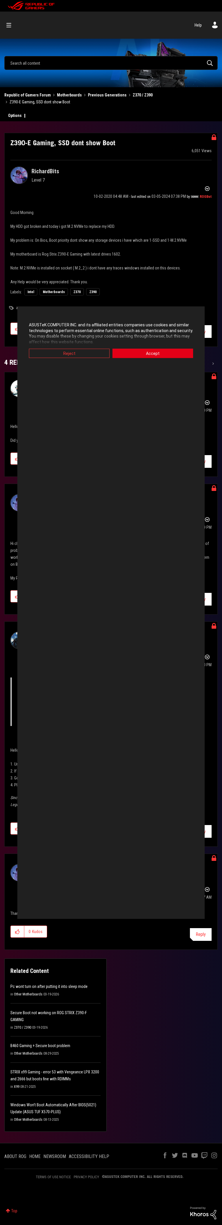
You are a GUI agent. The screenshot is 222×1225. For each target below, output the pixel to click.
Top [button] (14, 1211)
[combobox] (111, 63)
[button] (17, 931)
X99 (16, 1087)
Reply (201, 934)
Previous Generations (107, 95)
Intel (30, 292)
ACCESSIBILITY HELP (89, 1156)
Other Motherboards (28, 994)
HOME (34, 1156)
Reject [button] (69, 353)
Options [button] (15, 115)
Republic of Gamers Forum (27, 95)
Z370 (77, 292)
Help (198, 25)
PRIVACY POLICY (86, 1177)
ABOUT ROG (15, 1156)
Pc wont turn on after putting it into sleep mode (49, 986)
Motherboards (69, 95)
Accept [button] (153, 353)
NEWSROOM (54, 1156)
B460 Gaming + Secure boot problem (40, 1045)
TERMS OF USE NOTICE (53, 1177)
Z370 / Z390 (143, 95)
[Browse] (11, 25)
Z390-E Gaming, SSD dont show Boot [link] (40, 102)
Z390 (93, 292)
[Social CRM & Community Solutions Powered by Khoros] (203, 1212)
